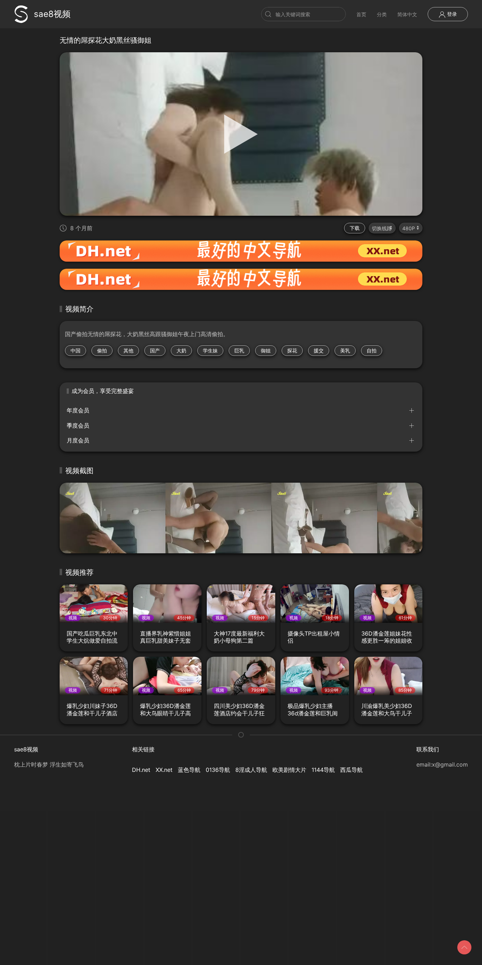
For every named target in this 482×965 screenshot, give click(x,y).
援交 (319, 350)
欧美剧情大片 (289, 769)
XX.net (164, 769)
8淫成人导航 (251, 769)
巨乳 (239, 350)
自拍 (371, 350)
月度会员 (78, 440)
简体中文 (407, 14)
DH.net (141, 769)
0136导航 (218, 769)
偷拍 (102, 350)
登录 (451, 14)
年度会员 (78, 410)
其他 (128, 350)
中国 (75, 350)
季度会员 (78, 425)
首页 (361, 14)
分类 (382, 14)
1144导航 (323, 769)
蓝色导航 (189, 769)
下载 (355, 228)
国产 (155, 350)
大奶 (181, 350)
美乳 (345, 350)
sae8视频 (52, 14)
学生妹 (210, 350)
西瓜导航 (351, 769)
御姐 (266, 350)
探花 (292, 350)
